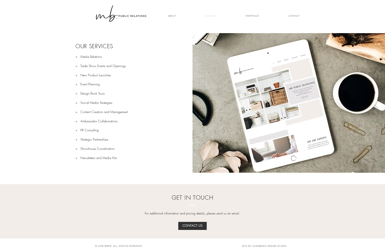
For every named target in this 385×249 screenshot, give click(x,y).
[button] (252, 15)
